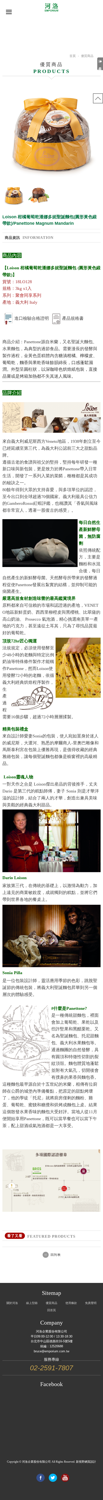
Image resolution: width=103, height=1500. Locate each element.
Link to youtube (65, 1477)
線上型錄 (32, 1303)
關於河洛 (12, 1303)
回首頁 (51, 1310)
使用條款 (71, 1303)
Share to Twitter (52, 1477)
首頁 (72, 56)
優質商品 (51, 1303)
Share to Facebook (40, 1477)
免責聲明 (91, 1303)
